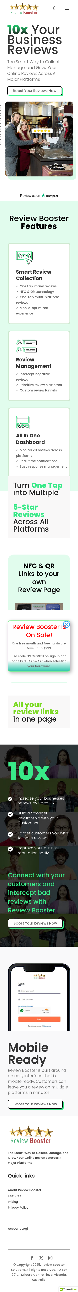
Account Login (19, 1229)
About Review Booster (24, 1190)
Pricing (13, 1202)
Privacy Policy (18, 1207)
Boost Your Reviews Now (34, 90)
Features (14, 1196)
